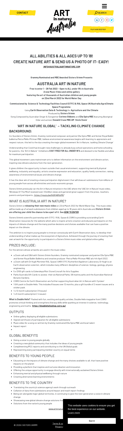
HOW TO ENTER (71, 212)
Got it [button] (92, 421)
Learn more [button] (74, 412)
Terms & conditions (61, 423)
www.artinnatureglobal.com (61, 409)
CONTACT (22, 12)
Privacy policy (61, 426)
